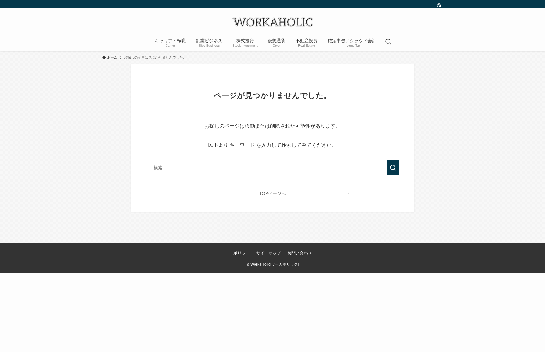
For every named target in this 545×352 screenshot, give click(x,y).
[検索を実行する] (393, 167)
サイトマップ (268, 253)
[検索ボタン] (388, 42)
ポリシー (241, 253)
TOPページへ (272, 193)
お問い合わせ (299, 253)
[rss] (439, 4)
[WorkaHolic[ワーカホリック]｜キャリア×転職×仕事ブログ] (272, 22)
